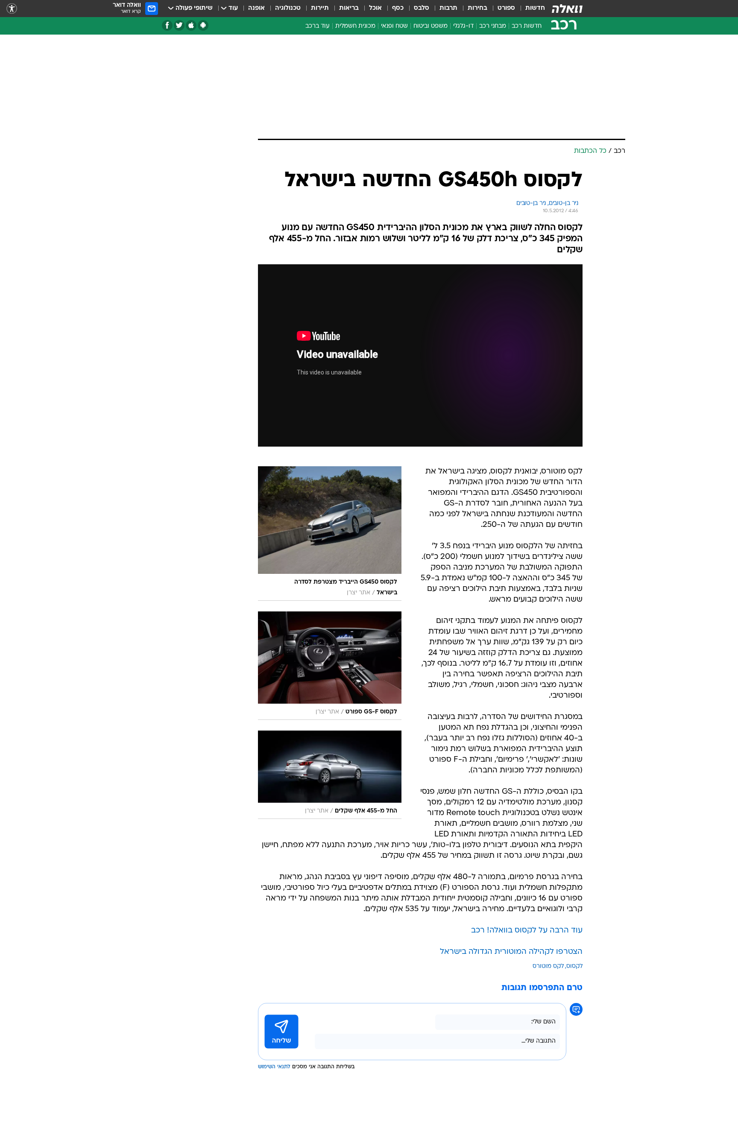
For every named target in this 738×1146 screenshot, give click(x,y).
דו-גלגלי (463, 26)
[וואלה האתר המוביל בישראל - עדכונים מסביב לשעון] (567, 8)
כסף (398, 8)
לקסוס (574, 966)
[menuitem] (530, 8)
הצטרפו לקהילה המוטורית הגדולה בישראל (511, 952)
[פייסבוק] (167, 25)
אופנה (256, 8)
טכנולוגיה (288, 8)
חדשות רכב (527, 26)
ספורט (506, 8)
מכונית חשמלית (355, 26)
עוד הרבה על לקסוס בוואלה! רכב (527, 931)
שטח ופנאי (394, 26)
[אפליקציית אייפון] (191, 25)
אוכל (375, 8)
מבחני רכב (492, 26)
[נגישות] (11, 8)
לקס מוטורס (548, 966)
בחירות (477, 8)
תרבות (448, 8)
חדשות (535, 8)
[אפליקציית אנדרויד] (203, 25)
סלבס (421, 8)
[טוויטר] (179, 25)
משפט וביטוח (430, 26)
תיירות (320, 8)
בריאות (349, 8)
